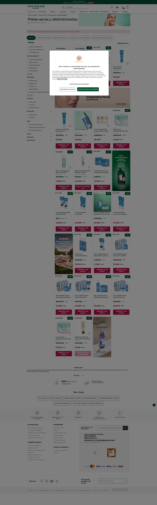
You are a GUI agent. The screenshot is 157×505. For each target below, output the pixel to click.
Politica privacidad (62, 79)
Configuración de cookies (79, 84)
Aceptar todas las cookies (88, 89)
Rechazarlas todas (67, 89)
